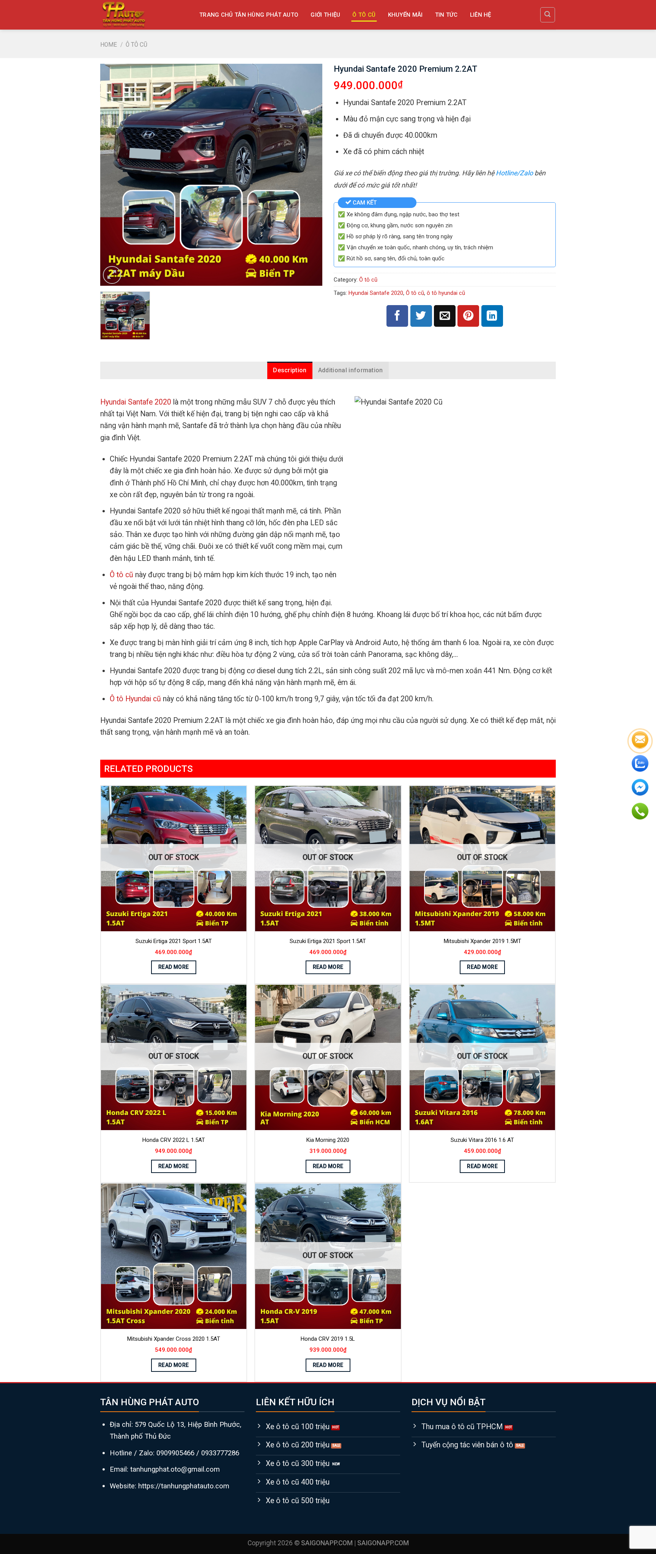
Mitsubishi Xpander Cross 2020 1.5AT (173, 1338)
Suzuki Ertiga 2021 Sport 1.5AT (174, 941)
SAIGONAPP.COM (383, 1543)
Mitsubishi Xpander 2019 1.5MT (482, 941)
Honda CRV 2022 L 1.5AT (173, 1140)
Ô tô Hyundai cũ (135, 698)
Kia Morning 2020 (327, 1140)
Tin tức (446, 14)
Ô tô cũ (363, 14)
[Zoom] (112, 275)
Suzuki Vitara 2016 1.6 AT (482, 1140)
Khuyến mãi (405, 14)
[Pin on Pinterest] (468, 316)
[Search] (547, 14)
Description (290, 370)
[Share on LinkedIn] (492, 316)
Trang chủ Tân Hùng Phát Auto (248, 14)
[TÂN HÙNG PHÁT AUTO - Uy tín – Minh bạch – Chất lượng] (143, 15)
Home (108, 44)
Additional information (350, 370)
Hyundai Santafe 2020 (375, 293)
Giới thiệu (325, 14)
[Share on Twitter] (421, 316)
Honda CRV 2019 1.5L (328, 1338)
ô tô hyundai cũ (446, 293)
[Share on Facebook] (397, 316)
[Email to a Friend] (445, 316)
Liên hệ (480, 14)
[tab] (289, 370)
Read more (173, 967)
